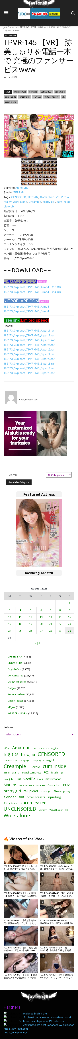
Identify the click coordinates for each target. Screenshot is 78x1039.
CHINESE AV (15, 656)
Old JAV (12, 688)
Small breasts (36, 797)
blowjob (33, 91)
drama (16, 772)
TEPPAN (37, 96)
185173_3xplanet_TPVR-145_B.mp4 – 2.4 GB (32, 292)
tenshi (23, 394)
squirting (54, 797)
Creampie (60, 91)
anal (34, 748)
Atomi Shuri (20, 91)
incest (40, 779)
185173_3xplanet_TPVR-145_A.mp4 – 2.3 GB (32, 287)
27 (41, 630)
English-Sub (14, 669)
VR (63, 96)
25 (20, 630)
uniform (43, 809)
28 (50, 630)
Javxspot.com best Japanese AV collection (48, 1024)
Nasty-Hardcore (26, 785)
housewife (25, 778)
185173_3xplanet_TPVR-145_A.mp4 (26, 306)
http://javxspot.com (28, 399)
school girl (45, 791)
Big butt (55, 748)
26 (30, 630)
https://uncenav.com (16, 1032)
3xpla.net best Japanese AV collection (41, 1021)
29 (60, 630)
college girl (24, 760)
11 (20, 617)
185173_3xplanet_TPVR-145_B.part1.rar (29, 354)
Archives (8, 727)
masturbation (53, 779)
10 (9, 617)
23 (69, 624)
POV (66, 785)
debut (6, 772)
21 (50, 624)
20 (41, 624)
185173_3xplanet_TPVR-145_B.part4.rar (29, 368)
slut (21, 797)
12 (30, 617)
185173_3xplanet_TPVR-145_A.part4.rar (29, 345)
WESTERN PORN (18, 713)
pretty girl (25, 96)
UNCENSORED (20, 809)
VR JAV (11, 707)
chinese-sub (10, 760)
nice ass (40, 785)
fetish (54, 772)
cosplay (37, 760)
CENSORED (46, 91)
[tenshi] (11, 397)
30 (69, 630)
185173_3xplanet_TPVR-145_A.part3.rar (29, 340)
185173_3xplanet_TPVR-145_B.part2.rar (29, 359)
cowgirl (48, 760)
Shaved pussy (62, 791)
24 (9, 630)
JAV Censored (11, 27)
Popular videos (16, 694)
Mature (10, 785)
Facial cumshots (31, 772)
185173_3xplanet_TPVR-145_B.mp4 (26, 311)
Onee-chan (54, 785)
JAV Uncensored (17, 681)
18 (20, 624)
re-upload (30, 791)
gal (61, 772)
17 (9, 624)
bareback (44, 748)
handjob (8, 779)
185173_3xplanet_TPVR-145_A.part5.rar (29, 349)
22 (60, 624)
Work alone (10, 101)
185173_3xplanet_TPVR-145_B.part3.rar (29, 363)
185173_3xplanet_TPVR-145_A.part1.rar (29, 330)
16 (69, 617)
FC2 (46, 772)
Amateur (21, 747)
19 (30, 624)
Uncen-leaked (16, 700)
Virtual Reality (51, 96)
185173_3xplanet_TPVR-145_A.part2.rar (29, 335)
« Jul (37, 643)
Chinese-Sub (15, 663)
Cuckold (34, 767)
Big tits (11, 754)
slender (10, 797)
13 (41, 617)
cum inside (10, 96)
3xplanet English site (34, 1013)
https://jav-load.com (16, 1028)
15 (60, 617)
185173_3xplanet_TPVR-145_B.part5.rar (29, 373)
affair (7, 748)
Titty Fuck (10, 803)
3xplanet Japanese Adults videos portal (47, 1017)
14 (50, 617)
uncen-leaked (33, 803)
